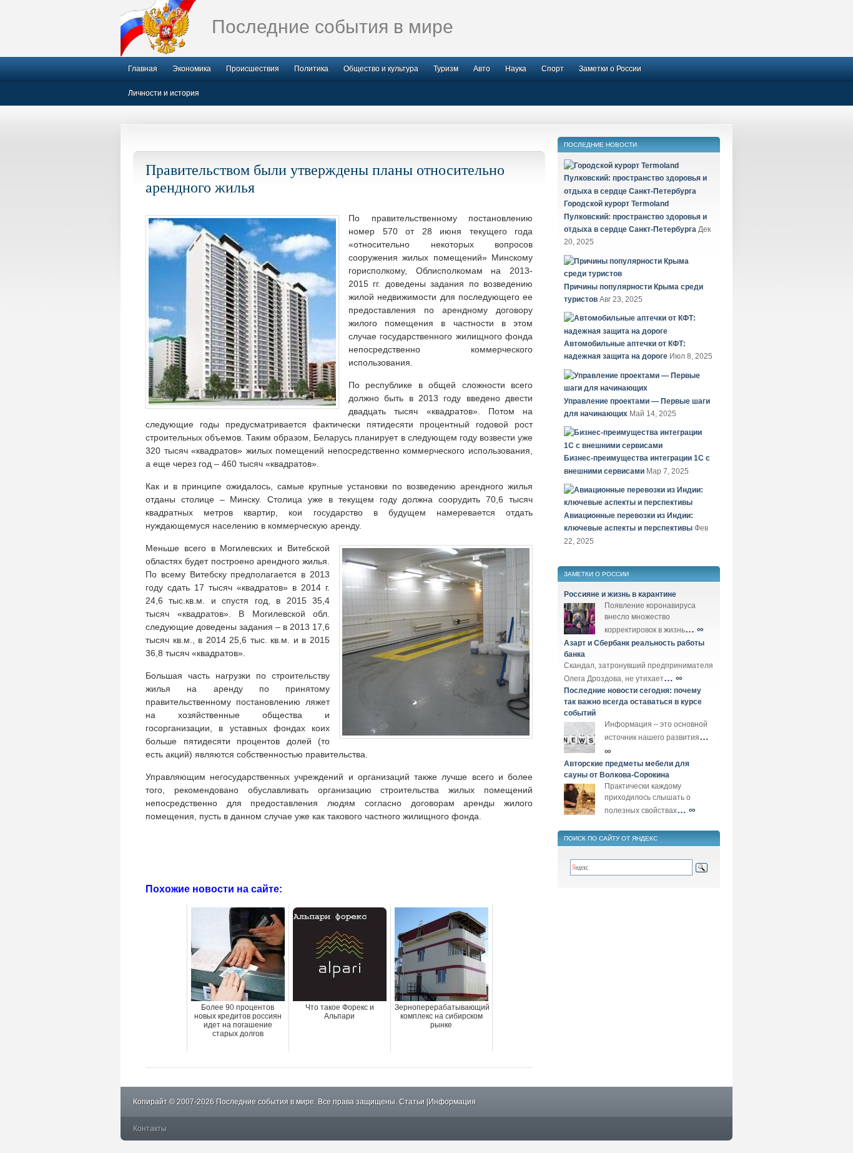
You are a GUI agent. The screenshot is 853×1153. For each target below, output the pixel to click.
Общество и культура (380, 68)
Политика (311, 68)
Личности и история (163, 93)
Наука (515, 68)
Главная (142, 68)
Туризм (445, 68)
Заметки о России (610, 68)
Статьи (412, 1101)
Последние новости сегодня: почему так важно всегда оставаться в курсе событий (633, 701)
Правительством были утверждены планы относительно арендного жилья (325, 178)
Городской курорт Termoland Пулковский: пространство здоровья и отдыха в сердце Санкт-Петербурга (635, 216)
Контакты (150, 1128)
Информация (452, 1101)
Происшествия (252, 68)
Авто (481, 68)
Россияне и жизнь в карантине (620, 594)
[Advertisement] (339, 851)
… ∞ (694, 629)
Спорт (552, 68)
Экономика (191, 68)
